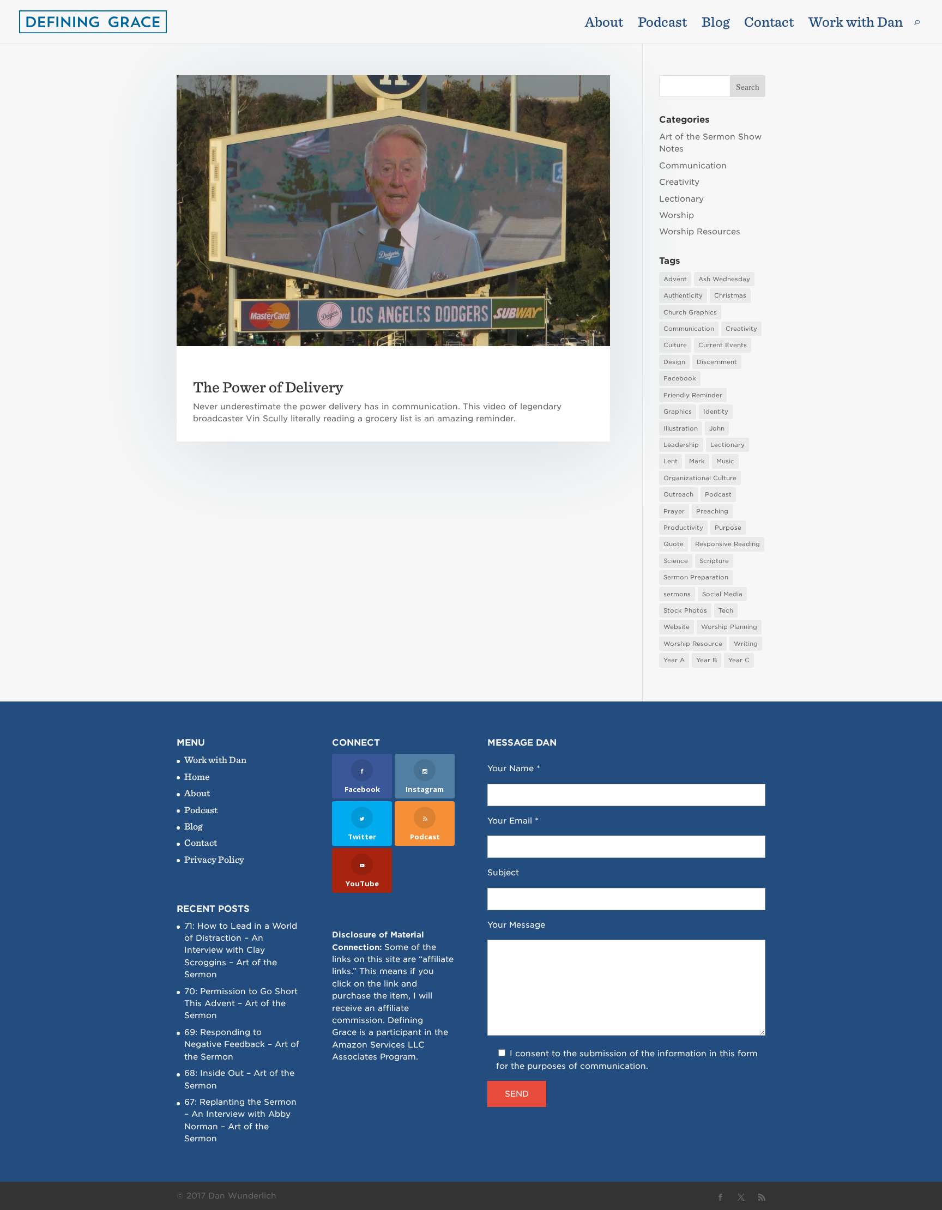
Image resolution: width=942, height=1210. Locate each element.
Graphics (677, 411)
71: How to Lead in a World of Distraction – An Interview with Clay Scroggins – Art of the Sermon (240, 950)
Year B (706, 660)
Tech (725, 610)
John (716, 428)
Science (675, 561)
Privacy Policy (214, 859)
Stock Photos (685, 610)
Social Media (722, 594)
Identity (715, 411)
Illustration (680, 428)
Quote (673, 544)
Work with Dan (855, 24)
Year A (674, 660)
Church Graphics (690, 312)
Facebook (679, 378)
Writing (746, 644)
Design (674, 362)
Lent (670, 461)
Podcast (662, 24)
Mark (697, 461)
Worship (676, 215)
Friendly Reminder (692, 395)
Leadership (681, 445)
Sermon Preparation (695, 577)
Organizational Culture (699, 478)
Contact (769, 24)
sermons (677, 594)
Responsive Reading (727, 544)
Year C (739, 660)
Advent (675, 279)
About (604, 24)
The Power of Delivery (268, 387)
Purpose (728, 527)
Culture (675, 345)
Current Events (722, 345)
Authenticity (683, 295)
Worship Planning (729, 627)
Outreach (678, 494)
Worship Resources (699, 232)
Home (197, 776)
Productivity (683, 527)
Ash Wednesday (724, 279)
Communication (693, 166)
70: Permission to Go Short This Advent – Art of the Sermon (241, 1004)
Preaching (712, 511)
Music (725, 461)
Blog (715, 24)
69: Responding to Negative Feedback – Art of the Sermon (241, 1044)
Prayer (674, 511)
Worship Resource (692, 644)
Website (676, 627)
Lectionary (681, 199)
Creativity (679, 182)
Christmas (730, 295)
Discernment (717, 362)
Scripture (714, 561)
